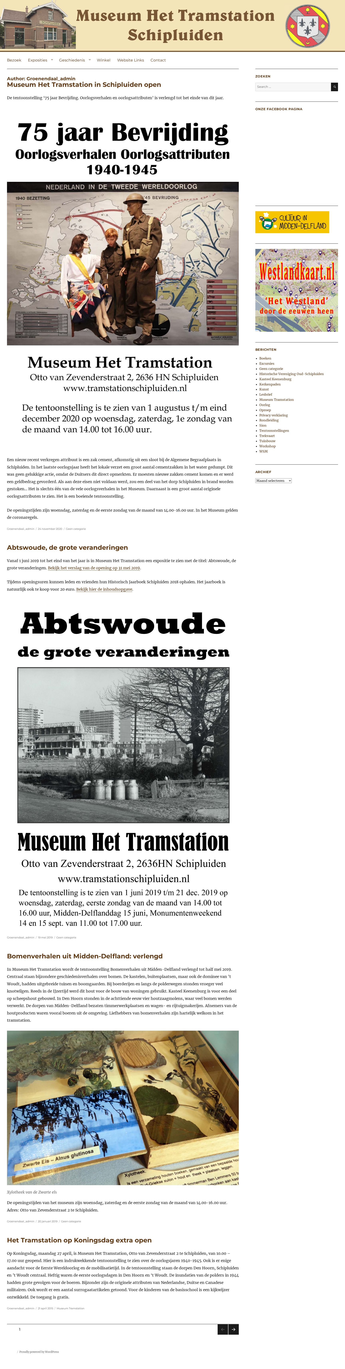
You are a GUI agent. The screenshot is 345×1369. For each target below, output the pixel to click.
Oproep (265, 410)
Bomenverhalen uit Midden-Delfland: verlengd (85, 956)
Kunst (264, 389)
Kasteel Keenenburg (275, 379)
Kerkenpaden (270, 384)
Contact (158, 60)
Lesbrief (265, 394)
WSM (263, 451)
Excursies (266, 364)
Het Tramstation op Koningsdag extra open (79, 1240)
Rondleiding (269, 420)
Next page (233, 1334)
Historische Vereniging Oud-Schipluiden (291, 374)
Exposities (37, 60)
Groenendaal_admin (20, 528)
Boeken (265, 358)
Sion (263, 425)
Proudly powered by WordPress (39, 1352)
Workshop (267, 446)
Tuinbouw (267, 441)
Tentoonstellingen (274, 431)
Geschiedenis (72, 60)
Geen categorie (76, 528)
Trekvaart (267, 436)
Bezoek (14, 60)
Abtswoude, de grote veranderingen (67, 547)
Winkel (103, 60)
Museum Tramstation (70, 1308)
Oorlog (264, 405)
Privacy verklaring (273, 415)
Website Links (130, 60)
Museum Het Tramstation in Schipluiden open (84, 84)
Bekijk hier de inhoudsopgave (104, 589)
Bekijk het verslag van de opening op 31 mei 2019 (94, 568)
